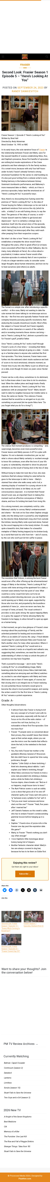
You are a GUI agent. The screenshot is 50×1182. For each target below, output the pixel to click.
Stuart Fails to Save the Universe (17, 1093)
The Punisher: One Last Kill (15, 1136)
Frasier (25, 64)
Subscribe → (25, 874)
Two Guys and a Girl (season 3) (17, 1097)
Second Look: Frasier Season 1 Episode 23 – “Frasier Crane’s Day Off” (10, 948)
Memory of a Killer (11, 1131)
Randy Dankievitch (25, 91)
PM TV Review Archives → (21, 1044)
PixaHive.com (25, 1179)
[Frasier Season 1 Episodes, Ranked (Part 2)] (34, 916)
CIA (5, 1126)
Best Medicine (10, 1121)
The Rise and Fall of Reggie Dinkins (19, 1141)
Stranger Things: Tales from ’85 (17, 1146)
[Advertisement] (25, 26)
